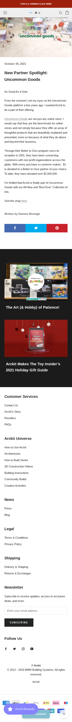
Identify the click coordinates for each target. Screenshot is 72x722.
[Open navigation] (5, 12)
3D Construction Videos (18, 466)
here (24, 200)
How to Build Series (16, 460)
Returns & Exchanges (17, 573)
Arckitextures (12, 453)
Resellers (10, 418)
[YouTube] (31, 649)
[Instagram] (23, 649)
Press (8, 508)
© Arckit (36, 665)
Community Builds (15, 479)
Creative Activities (15, 485)
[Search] (60, 12)
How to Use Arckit (15, 447)
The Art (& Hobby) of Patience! (32, 307)
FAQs (7, 424)
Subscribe (19, 622)
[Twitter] (14, 649)
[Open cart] (67, 12)
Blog (7, 514)
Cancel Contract (36, 713)
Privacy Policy (13, 544)
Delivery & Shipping (16, 566)
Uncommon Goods (16, 118)
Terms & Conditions (16, 537)
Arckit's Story (12, 411)
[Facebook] (5, 649)
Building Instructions (16, 472)
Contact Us (11, 405)
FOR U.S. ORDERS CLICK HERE (36, 4)
